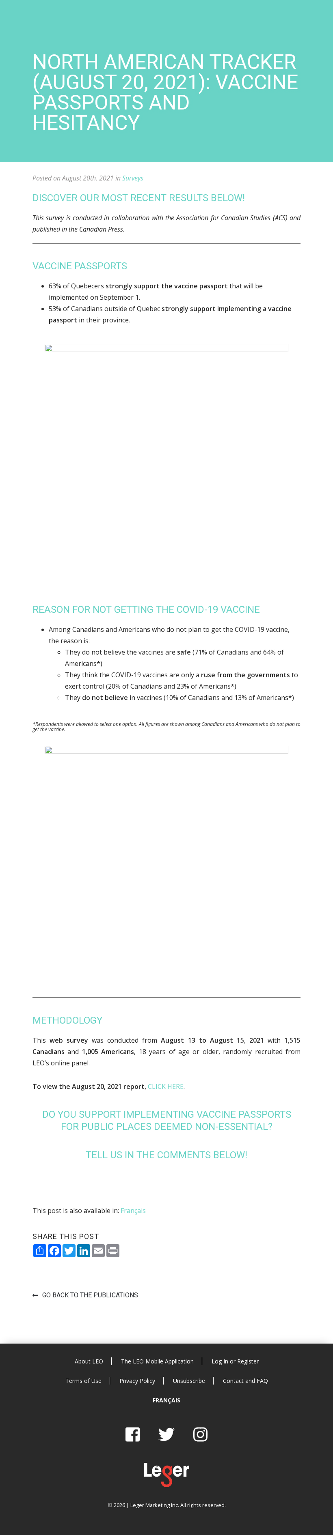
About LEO (89, 1361)
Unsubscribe (189, 1381)
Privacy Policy (137, 1381)
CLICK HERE (166, 1086)
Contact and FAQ (245, 1381)
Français (166, 1400)
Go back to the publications (90, 1295)
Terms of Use (83, 1381)
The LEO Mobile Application (157, 1361)
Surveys (132, 178)
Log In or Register (235, 1361)
